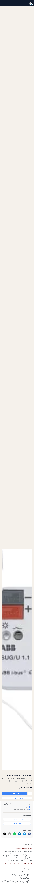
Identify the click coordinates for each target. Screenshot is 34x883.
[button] (29, 833)
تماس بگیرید (7, 804)
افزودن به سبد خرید (14, 793)
